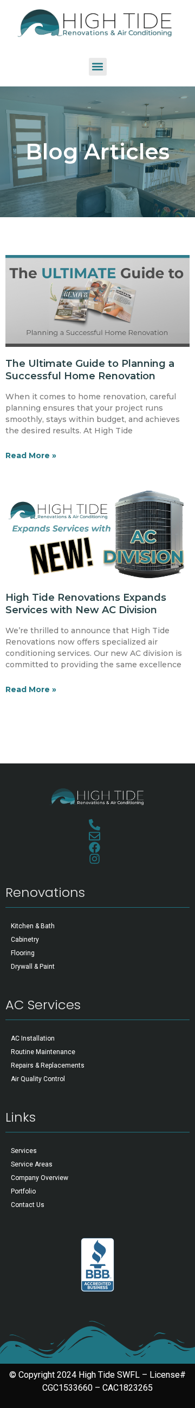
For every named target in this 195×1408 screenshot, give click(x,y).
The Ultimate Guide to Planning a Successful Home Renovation (89, 370)
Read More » (30, 455)
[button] (98, 67)
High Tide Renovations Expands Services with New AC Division (85, 604)
